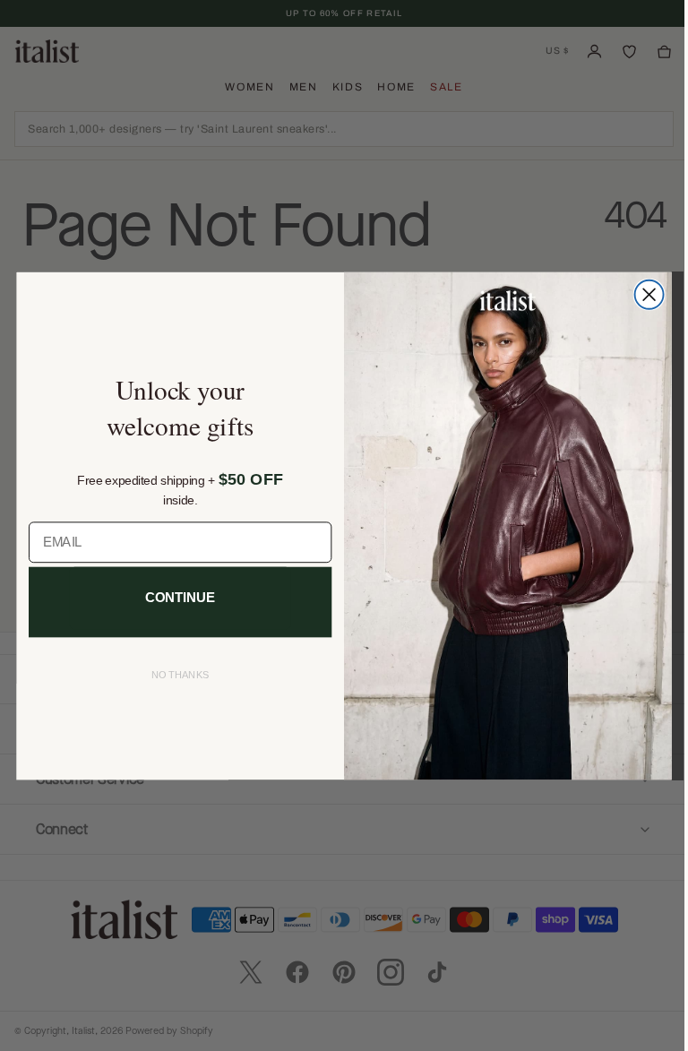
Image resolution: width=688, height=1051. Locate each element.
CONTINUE (174, 597)
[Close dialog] (642, 294)
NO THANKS (173, 675)
